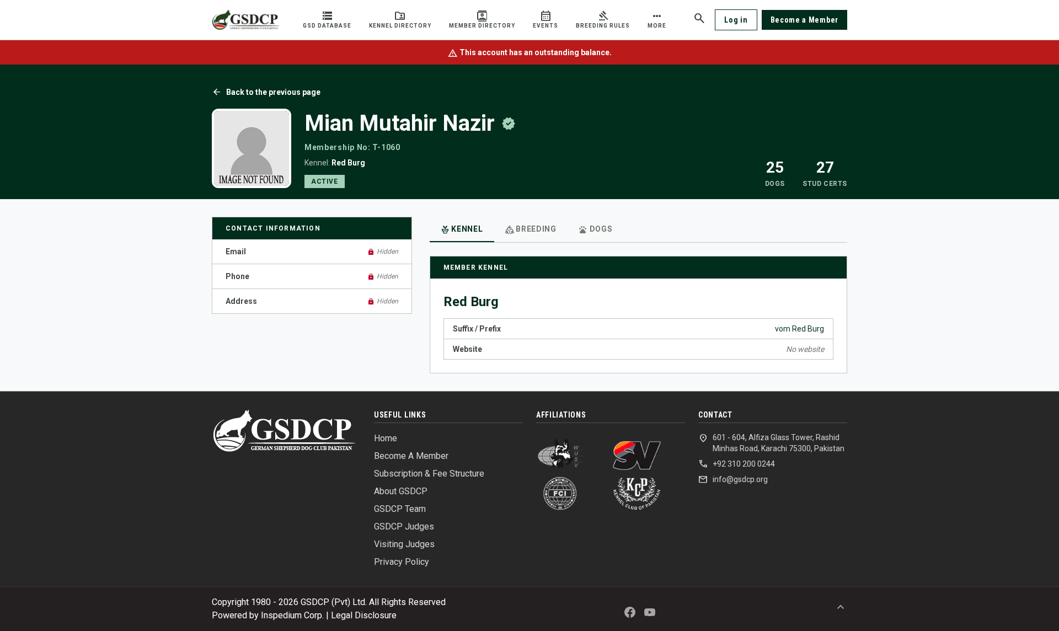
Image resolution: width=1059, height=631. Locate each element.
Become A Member (411, 456)
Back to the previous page (266, 92)
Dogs (596, 230)
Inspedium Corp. (292, 615)
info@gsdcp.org (733, 479)
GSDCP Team (400, 509)
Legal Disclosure (364, 615)
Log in (735, 19)
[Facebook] (629, 612)
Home (385, 438)
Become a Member (805, 19)
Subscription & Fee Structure (429, 473)
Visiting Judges (404, 544)
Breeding (531, 230)
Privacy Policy (401, 562)
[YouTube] (649, 612)
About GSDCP (400, 491)
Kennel (462, 230)
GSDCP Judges (404, 526)
